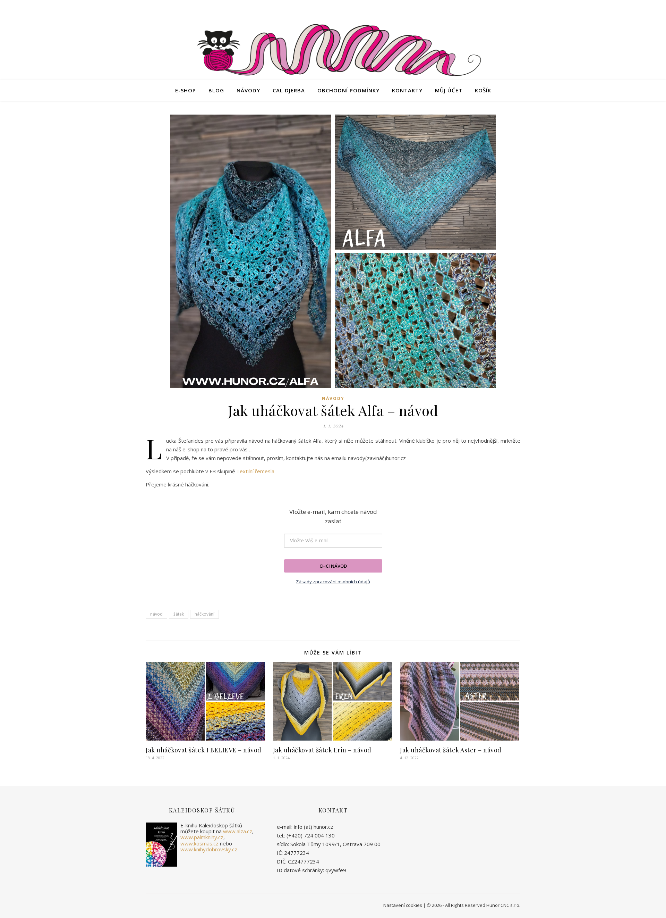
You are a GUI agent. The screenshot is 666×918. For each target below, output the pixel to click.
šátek (178, 614)
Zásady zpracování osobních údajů (333, 581)
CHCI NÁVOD (333, 566)
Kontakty (407, 90)
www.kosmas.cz (199, 843)
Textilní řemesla (255, 471)
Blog (216, 90)
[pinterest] (518, 9)
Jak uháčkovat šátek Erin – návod (322, 750)
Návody (248, 90)
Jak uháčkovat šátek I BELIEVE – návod (204, 750)
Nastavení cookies (402, 905)
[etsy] (499, 9)
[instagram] (509, 9)
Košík (483, 90)
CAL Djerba (289, 90)
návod (156, 614)
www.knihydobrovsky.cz (208, 849)
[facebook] (490, 9)
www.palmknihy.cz (201, 837)
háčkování (204, 614)
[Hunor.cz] (333, 51)
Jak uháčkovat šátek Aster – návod (451, 750)
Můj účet (448, 90)
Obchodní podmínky (348, 90)
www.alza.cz (237, 831)
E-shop (185, 90)
